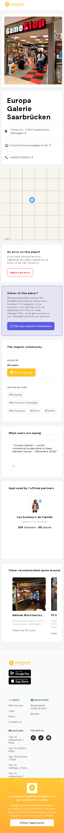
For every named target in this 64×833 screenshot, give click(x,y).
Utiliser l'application (32, 822)
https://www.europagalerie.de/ (29, 145)
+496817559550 (20, 157)
